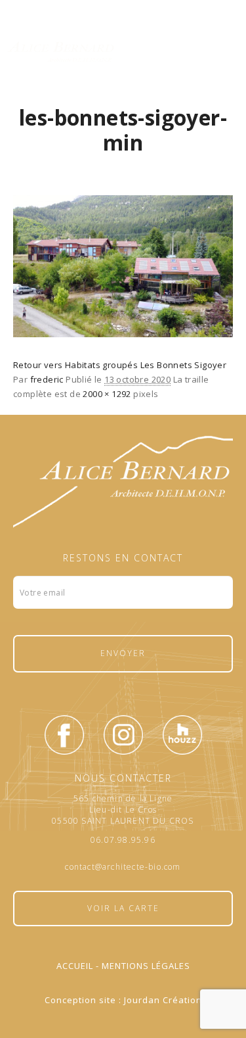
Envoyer (123, 653)
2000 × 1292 (107, 394)
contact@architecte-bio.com (122, 867)
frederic (47, 379)
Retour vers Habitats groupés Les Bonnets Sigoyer (119, 365)
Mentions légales (146, 966)
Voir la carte (123, 908)
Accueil (74, 966)
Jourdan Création (163, 1000)
